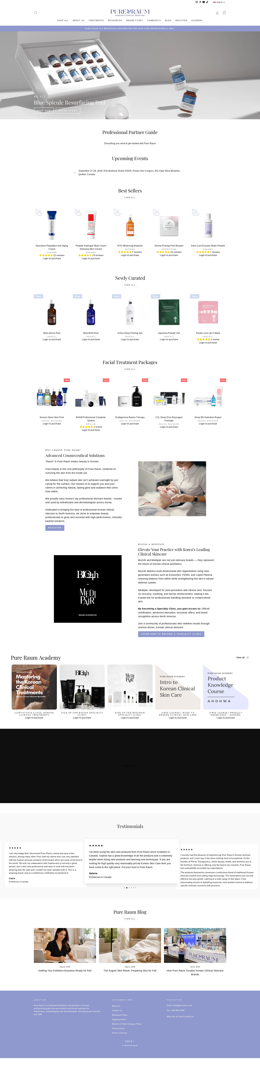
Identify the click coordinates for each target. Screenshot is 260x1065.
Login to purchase (52, 258)
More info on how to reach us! (180, 1016)
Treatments (96, 20)
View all (130, 197)
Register (181, 20)
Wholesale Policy (119, 1015)
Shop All (63, 20)
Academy (197, 20)
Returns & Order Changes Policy (127, 1024)
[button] (46, 255)
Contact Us (117, 1010)
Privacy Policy (118, 1028)
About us (79, 20)
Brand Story (134, 20)
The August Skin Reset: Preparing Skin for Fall (130, 970)
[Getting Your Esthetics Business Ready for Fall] (65, 945)
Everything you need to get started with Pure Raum (130, 143)
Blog (168, 20)
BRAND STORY (213, 111)
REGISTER (54, 528)
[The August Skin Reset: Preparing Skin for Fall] (130, 945)
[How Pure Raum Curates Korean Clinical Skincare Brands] (195, 945)
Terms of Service (119, 1033)
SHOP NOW (189, 111)
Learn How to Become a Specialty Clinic (171, 634)
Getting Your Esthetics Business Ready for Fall (64, 970)
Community (154, 20)
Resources (115, 20)
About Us (116, 1006)
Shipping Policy (119, 1019)
